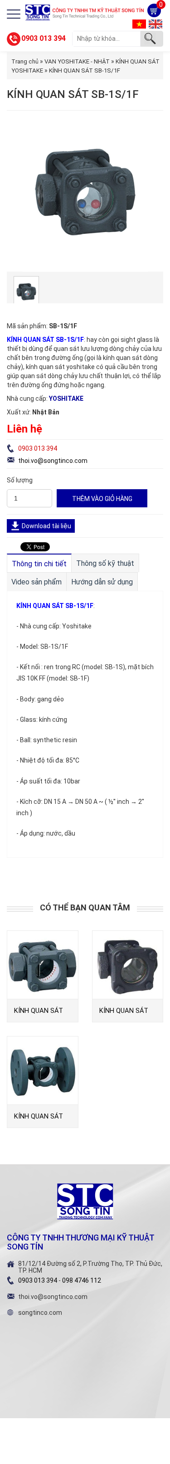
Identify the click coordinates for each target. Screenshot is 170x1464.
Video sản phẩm (36, 582)
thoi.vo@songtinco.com (52, 460)
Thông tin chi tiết (39, 563)
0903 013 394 (43, 38)
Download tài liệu (46, 526)
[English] (155, 23)
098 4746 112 (81, 1280)
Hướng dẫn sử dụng (102, 582)
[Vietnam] (139, 23)
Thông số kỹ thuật (105, 563)
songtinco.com (40, 1312)
